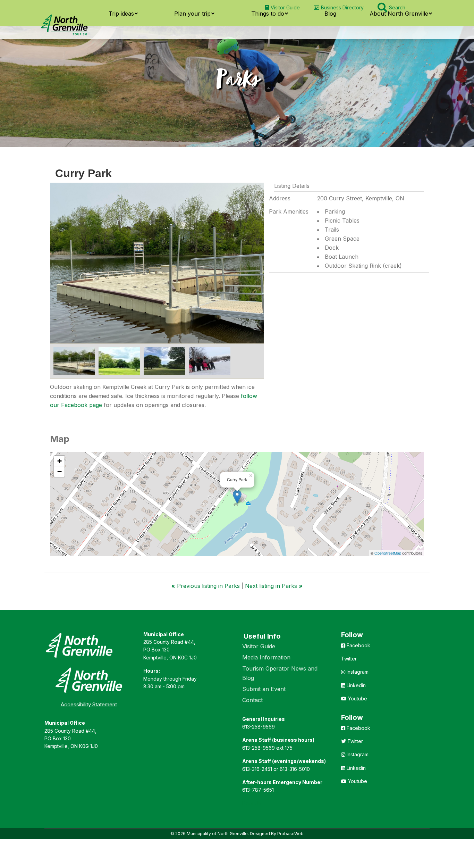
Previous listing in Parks (206, 585)
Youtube (357, 698)
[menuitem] (282, 7)
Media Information (266, 657)
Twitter (349, 659)
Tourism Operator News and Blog (280, 673)
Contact (252, 700)
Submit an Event (264, 688)
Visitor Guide (258, 646)
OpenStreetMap (387, 553)
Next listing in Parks (274, 585)
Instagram (357, 672)
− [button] (59, 471)
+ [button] (59, 461)
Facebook (357, 645)
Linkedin (355, 685)
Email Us (251, 803)
